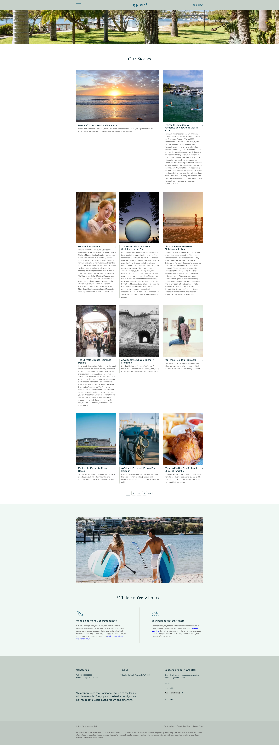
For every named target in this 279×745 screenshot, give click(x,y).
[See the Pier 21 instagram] (166, 699)
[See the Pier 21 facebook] (171, 699)
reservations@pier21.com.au (87, 678)
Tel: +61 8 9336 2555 (84, 675)
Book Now (198, 5)
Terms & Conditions (183, 726)
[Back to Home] (140, 6)
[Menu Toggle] (79, 4)
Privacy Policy (198, 726)
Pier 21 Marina (169, 726)
